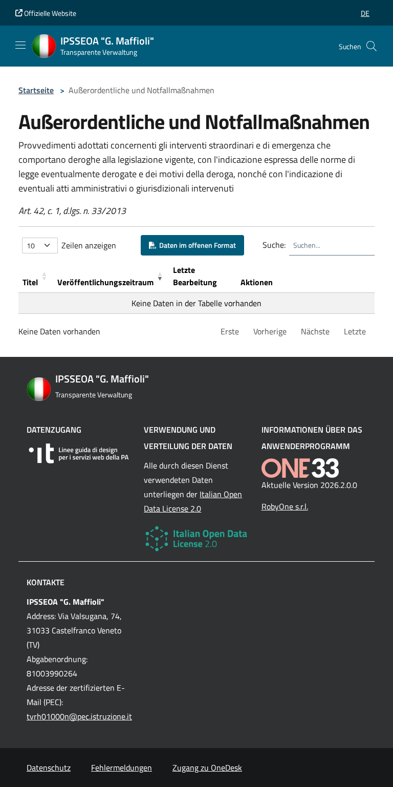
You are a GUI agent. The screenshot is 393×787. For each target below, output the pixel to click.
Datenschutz (49, 767)
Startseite (36, 90)
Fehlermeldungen (121, 767)
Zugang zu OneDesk (207, 767)
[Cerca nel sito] (371, 46)
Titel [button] (30, 282)
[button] (365, 13)
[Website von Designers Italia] (79, 453)
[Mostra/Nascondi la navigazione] (20, 45)
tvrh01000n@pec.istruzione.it (79, 716)
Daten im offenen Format (196, 245)
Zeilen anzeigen (88, 245)
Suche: (274, 245)
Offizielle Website (49, 13)
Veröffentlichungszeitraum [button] (105, 282)
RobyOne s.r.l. (284, 506)
